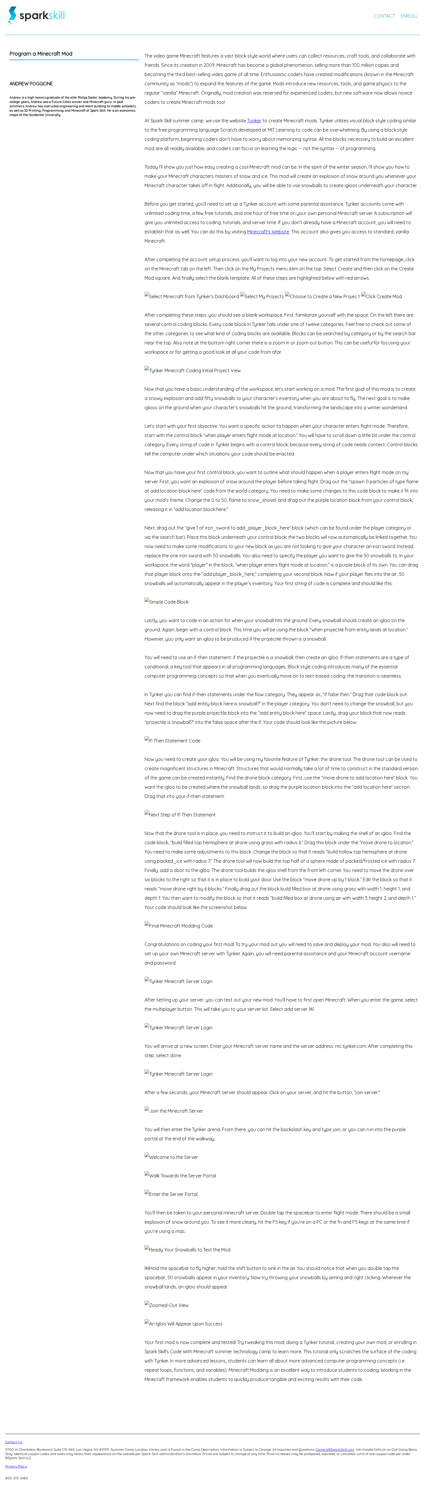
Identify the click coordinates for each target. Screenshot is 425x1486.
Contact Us (13, 1442)
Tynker (254, 120)
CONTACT (384, 16)
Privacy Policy (16, 1466)
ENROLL (409, 16)
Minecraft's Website (268, 232)
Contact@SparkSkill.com (335, 1449)
